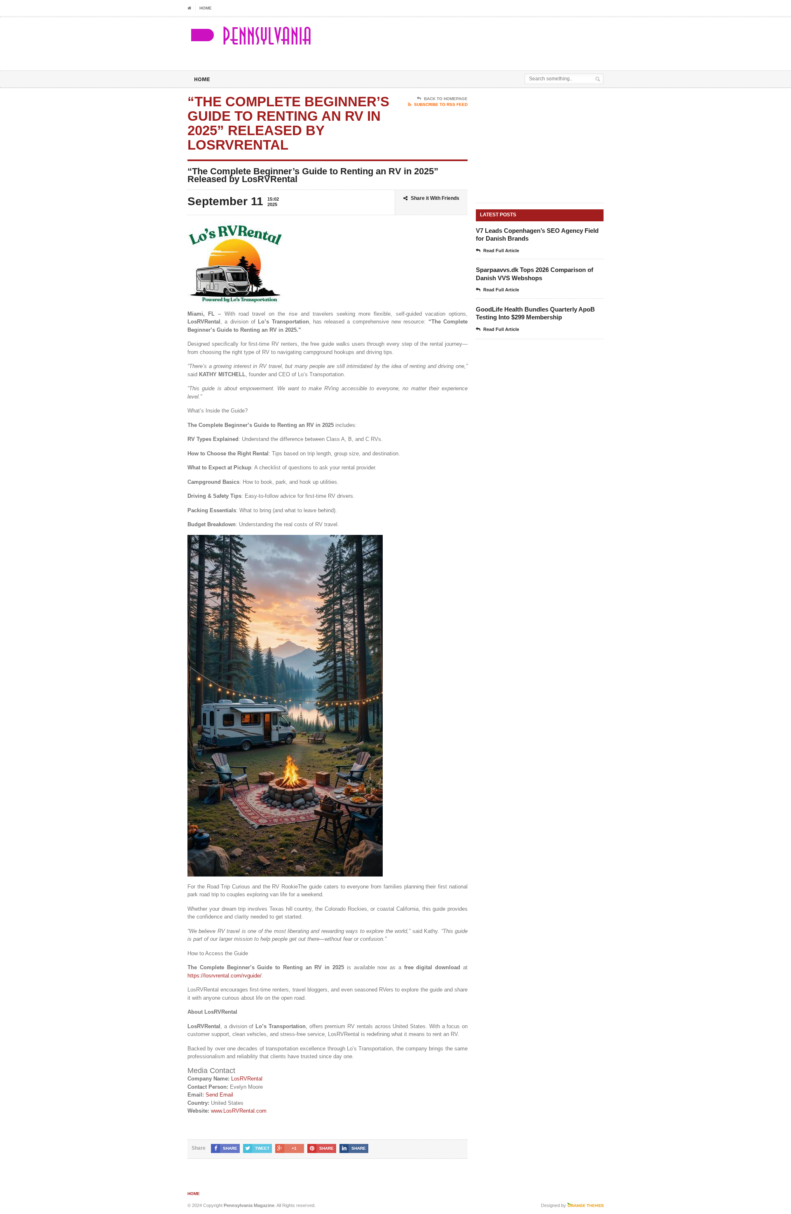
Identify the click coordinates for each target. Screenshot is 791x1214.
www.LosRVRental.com (239, 1111)
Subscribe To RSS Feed (441, 104)
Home (205, 8)
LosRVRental (246, 1079)
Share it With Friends (435, 198)
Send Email (219, 1095)
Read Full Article (501, 250)
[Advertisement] (507, 38)
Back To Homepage (446, 98)
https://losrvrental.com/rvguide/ (224, 976)
